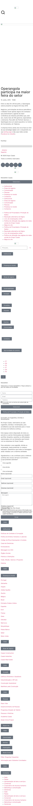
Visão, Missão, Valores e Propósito (12, 560)
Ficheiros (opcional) (7, 506)
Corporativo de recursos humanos (15, 785)
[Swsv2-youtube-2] (16, 165)
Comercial (7, 783)
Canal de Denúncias (7, 543)
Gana (2, 616)
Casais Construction (7, 653)
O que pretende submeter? (9, 459)
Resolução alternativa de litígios (14, 217)
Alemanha (4, 583)
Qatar (2, 633)
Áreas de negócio (9, 188)
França (3, 613)
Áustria (3, 593)
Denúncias (7, 790)
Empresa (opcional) (7, 488)
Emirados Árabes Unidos (9, 603)
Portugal (3, 580)
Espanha (3, 606)
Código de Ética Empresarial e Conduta (13, 540)
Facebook (4, 134)
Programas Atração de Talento (10, 710)
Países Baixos (5, 629)
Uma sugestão (7, 463)
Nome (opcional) (6, 473)
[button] (1, 142)
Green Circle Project (7, 720)
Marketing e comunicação (12, 787)
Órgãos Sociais (5, 553)
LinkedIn (12, 134)
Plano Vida (4, 703)
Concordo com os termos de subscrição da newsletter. (15, 403)
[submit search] (30, 247)
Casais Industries (6, 656)
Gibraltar (4, 619)
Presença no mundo (10, 194)
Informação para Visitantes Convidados (13, 760)
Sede (5, 777)
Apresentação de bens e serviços (15, 781)
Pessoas (6, 192)
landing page (7, 132)
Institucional (8, 186)
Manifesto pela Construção (9, 686)
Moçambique (5, 626)
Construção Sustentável (8, 683)
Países (6, 779)
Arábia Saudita (5, 590)
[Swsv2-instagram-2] (11, 165)
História (3, 563)
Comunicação (8, 190)
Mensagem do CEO (7, 550)
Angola (3, 587)
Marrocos (4, 623)
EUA (2, 610)
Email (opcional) (6, 478)
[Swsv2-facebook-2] (7, 165)
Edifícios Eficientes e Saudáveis (11, 676)
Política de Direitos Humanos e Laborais (14, 537)
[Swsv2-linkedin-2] (3, 165)
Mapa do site (8, 225)
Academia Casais (6, 716)
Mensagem (4, 493)
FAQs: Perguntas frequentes (10, 757)
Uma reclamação (7, 471)
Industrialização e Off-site (9, 680)
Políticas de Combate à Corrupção (12, 533)
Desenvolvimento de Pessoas (10, 707)
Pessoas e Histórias (7, 713)
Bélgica (3, 596)
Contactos (7, 196)
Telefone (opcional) (7, 483)
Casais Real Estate (7, 659)
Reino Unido (5, 636)
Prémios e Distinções (7, 556)
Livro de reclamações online (13, 219)
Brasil (2, 600)
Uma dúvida (6, 467)
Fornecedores (5, 547)
